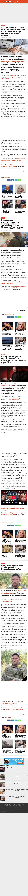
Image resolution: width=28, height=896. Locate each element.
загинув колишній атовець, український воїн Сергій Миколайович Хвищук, (13, 592)
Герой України (8, 522)
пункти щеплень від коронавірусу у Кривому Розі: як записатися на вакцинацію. (13, 160)
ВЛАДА (15, 804)
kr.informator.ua (13, 810)
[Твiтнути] (16, 180)
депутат (14, 522)
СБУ (13, 314)
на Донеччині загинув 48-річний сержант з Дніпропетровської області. (12, 703)
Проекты (21, 805)
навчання (7, 177)
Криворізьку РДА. (7, 601)
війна (6, 717)
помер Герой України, (7, 385)
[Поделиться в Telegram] (12, 180)
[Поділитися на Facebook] (8, 180)
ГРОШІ (19, 804)
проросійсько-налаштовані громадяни (12, 254)
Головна (6, 804)
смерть (18, 522)
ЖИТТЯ (10, 804)
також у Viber (12, 166)
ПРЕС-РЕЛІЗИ (8, 805)
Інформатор (14, 75)
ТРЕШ (23, 804)
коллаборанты (8, 314)
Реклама (15, 805)
